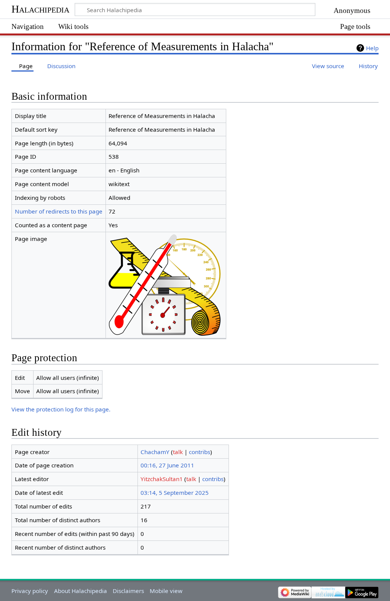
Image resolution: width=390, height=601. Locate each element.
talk (178, 452)
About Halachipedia (80, 591)
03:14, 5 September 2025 (175, 492)
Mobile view (166, 591)
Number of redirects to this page (58, 211)
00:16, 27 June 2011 (167, 465)
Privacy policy (29, 591)
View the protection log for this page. (60, 409)
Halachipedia (40, 9)
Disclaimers (128, 591)
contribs (199, 452)
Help (372, 48)
